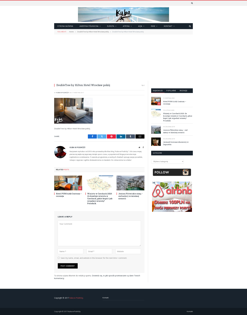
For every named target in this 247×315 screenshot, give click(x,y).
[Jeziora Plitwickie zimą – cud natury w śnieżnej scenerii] (130, 183)
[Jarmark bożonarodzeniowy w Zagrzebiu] (156, 141)
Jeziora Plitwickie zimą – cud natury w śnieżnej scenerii (130, 196)
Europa (110, 26)
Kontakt (106, 297)
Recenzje (183, 90)
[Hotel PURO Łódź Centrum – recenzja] (68, 183)
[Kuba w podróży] (123, 14)
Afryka (126, 26)
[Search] (192, 3)
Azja (140, 26)
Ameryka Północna (89, 26)
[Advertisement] (123, 57)
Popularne (171, 90)
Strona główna (65, 26)
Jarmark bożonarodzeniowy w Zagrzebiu (176, 143)
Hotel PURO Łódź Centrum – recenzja (69, 194)
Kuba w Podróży (62, 93)
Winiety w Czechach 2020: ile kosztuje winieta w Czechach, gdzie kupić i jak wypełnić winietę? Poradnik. (99, 198)
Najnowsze (158, 90)
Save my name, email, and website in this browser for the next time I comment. (94, 258)
